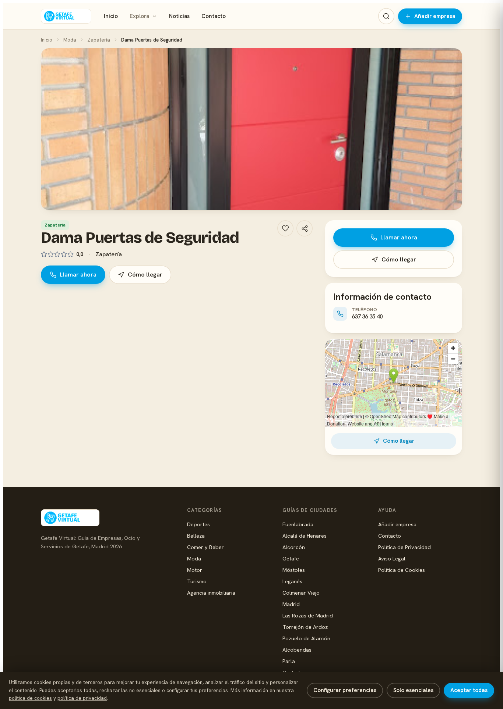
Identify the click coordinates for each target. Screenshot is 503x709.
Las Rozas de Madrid (307, 615)
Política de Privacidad (404, 547)
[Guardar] (285, 228)
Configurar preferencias (344, 690)
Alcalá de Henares (304, 535)
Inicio (111, 16)
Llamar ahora (78, 274)
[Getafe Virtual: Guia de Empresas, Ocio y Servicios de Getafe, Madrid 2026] (66, 16)
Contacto (213, 16)
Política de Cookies (401, 569)
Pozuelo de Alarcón (306, 638)
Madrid (291, 604)
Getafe (290, 558)
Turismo (197, 581)
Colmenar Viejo (301, 592)
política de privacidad (82, 698)
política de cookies (30, 698)
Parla (288, 661)
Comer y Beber (205, 547)
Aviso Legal (391, 558)
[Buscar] (386, 16)
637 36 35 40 (367, 316)
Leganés (292, 581)
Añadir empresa (434, 16)
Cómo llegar (145, 274)
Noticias (179, 16)
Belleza (196, 535)
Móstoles (293, 569)
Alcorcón (293, 547)
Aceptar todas (469, 690)
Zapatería (98, 39)
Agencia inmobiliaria (211, 592)
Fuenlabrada (297, 524)
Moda (69, 39)
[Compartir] (304, 228)
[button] (251, 129)
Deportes (198, 524)
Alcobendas (297, 649)
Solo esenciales (413, 690)
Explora (139, 16)
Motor (194, 569)
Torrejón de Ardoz (305, 626)
